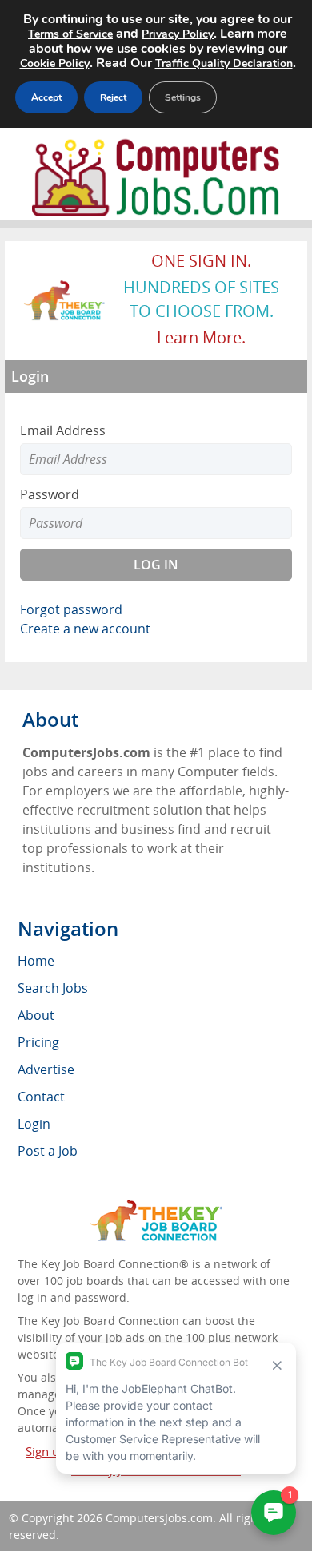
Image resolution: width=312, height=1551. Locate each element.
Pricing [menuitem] (38, 1042)
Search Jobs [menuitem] (53, 988)
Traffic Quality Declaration (224, 63)
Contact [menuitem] (41, 1096)
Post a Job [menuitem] (48, 1151)
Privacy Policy (178, 34)
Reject (113, 97)
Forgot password (71, 609)
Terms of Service (70, 34)
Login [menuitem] (34, 1124)
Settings (183, 97)
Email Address (63, 430)
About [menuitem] (36, 1015)
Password (49, 494)
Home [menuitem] (36, 961)
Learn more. (201, 337)
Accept (46, 97)
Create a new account (85, 628)
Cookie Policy (55, 63)
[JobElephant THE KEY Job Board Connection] (65, 287)
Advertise (46, 1069)
